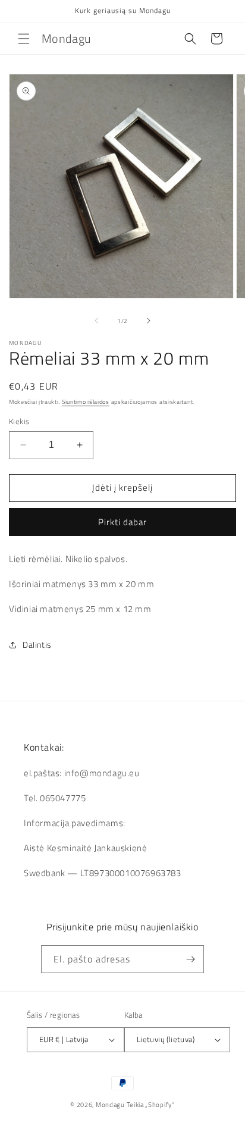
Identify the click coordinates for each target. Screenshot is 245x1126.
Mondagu (110, 1104)
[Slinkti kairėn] (96, 321)
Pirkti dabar (122, 522)
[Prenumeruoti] (190, 959)
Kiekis (19, 421)
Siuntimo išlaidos (85, 401)
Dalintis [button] (37, 644)
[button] (24, 39)
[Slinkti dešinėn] (149, 321)
